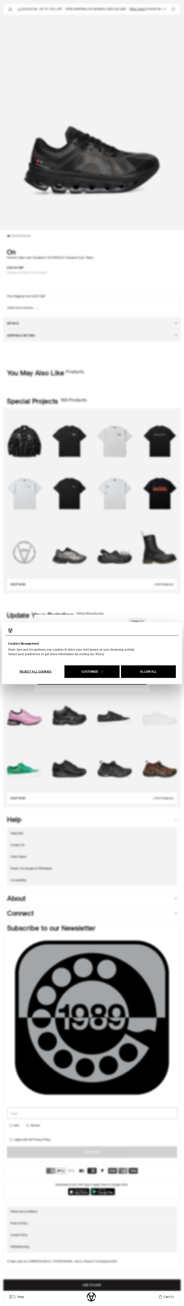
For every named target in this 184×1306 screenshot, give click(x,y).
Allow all (148, 671)
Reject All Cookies (36, 671)
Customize (89, 671)
